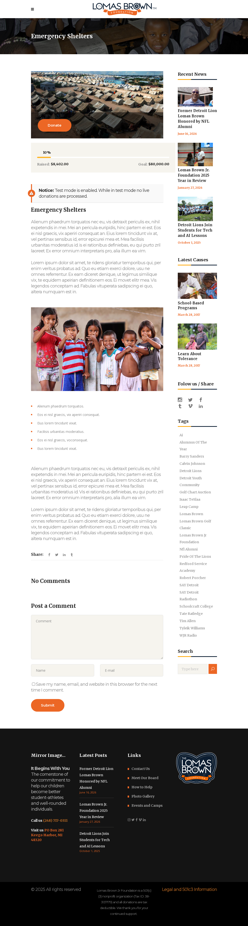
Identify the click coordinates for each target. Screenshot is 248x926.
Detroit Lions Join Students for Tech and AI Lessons (195, 230)
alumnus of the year (193, 445)
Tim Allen (187, 621)
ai (181, 435)
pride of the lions (195, 556)
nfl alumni (188, 549)
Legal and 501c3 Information (189, 889)
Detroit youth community (190, 481)
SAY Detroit (189, 585)
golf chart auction (195, 492)
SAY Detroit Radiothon (189, 595)
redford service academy (193, 567)
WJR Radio (188, 635)
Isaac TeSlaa (189, 499)
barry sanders (191, 456)
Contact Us (141, 769)
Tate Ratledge (191, 613)
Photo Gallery (143, 796)
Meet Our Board (145, 778)
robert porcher (192, 578)
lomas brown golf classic (195, 524)
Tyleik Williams (192, 628)
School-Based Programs (191, 305)
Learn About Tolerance (189, 356)
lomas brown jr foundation (193, 538)
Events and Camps (147, 805)
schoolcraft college (196, 606)
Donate (55, 125)
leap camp (188, 506)
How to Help (142, 787)
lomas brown (191, 514)
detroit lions (190, 471)
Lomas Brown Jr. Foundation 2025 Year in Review (193, 175)
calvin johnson (192, 463)
